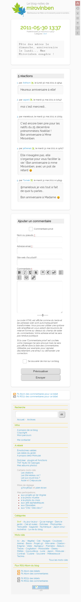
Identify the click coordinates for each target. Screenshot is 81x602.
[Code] (48, 272)
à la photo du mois (30, 500)
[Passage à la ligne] (54, 272)
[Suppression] (35, 272)
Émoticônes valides (26, 450)
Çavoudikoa (32, 551)
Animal (20, 543)
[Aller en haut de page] (77, 13)
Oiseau (54, 548)
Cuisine (30, 553)
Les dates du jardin (26, 453)
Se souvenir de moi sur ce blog (43, 361)
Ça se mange (46, 521)
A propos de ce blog (27, 430)
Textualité (22, 527)
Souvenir (40, 553)
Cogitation (31, 548)
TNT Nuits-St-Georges (28, 463)
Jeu (23, 541)
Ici (18, 541)
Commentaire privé (43, 229)
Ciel (38, 541)
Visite (29, 546)
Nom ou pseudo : (26, 235)
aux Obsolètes (28, 505)
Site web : (27, 257)
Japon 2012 (59, 527)
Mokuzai (59, 551)
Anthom (27, 83)
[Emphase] (24, 272)
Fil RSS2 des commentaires (34, 581)
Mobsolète (43, 548)
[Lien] (33, 277)
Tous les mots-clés (58, 560)
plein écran (41, 487)
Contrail (21, 553)
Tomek (26, 180)
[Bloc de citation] (26, 277)
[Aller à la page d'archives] (77, 8)
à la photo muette (30, 497)
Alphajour (39, 546)
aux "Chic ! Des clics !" (31, 508)
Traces (20, 548)
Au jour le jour (30, 521)
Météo (20, 551)
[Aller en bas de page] (77, 23)
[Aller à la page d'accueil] (77, 3)
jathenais (27, 148)
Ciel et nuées (31, 524)
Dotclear (44, 524)
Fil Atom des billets (30, 571)
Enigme (21, 546)
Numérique (45, 527)
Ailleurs (60, 546)
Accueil (20, 419)
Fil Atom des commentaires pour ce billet (37, 394)
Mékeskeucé (53, 553)
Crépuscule (35, 480)
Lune (42, 551)
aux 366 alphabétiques (32, 503)
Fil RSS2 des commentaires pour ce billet (37, 396)
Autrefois (21, 529)
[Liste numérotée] (19, 277)
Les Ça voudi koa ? (30, 478)
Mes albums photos (27, 465)
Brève (29, 543)
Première (50, 546)
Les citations (27, 472)
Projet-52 (38, 543)
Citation (60, 543)
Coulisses (57, 541)
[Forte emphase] (19, 272)
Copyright (22, 432)
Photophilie (56, 524)
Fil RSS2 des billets (30, 578)
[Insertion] (30, 272)
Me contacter (23, 440)
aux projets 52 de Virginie (33, 495)
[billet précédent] (77, 28)
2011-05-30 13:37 (40, 27)
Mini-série (50, 543)
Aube (23, 480)
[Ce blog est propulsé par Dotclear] (40, 587)
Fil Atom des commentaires (34, 573)
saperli (26, 100)
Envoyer (40, 377)
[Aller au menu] (77, 18)
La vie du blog (35, 529)
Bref (45, 34)
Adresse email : (25, 246)
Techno (20, 556)
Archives (31, 419)
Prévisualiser (40, 371)
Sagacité (33, 527)
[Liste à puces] (61, 272)
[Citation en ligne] (42, 272)
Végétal (31, 541)
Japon (50, 551)
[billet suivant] (77, 33)
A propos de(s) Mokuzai (29, 455)
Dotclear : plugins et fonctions (32, 460)
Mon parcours (24, 435)
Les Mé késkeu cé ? (30, 475)
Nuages (46, 541)
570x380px (26, 487)
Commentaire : (25, 269)
